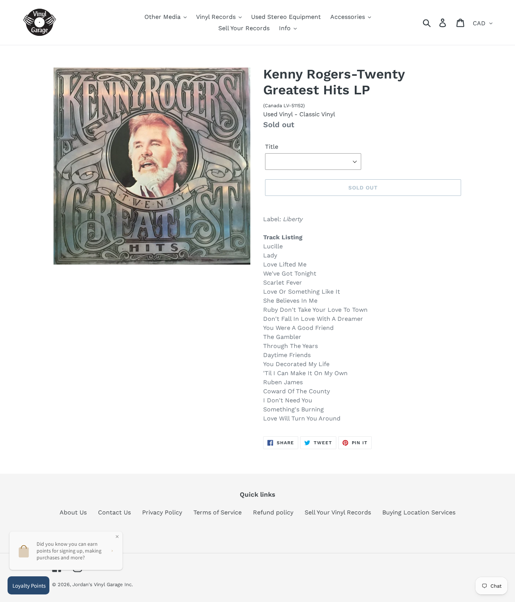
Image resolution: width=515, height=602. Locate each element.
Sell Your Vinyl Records (338, 512)
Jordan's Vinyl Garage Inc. (102, 584)
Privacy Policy (162, 512)
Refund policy (273, 512)
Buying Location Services (418, 512)
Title (271, 146)
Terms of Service (217, 512)
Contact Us (114, 512)
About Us (73, 512)
